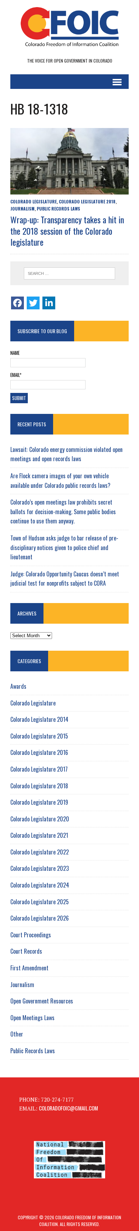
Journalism (22, 209)
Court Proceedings (30, 935)
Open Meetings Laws (32, 1017)
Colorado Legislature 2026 (39, 918)
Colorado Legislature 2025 (39, 901)
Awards (18, 686)
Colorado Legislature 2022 (39, 852)
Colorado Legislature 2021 (39, 835)
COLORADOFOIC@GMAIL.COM (68, 1108)
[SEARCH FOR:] (69, 273)
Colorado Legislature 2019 (39, 802)
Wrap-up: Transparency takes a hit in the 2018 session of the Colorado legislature (67, 230)
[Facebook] (17, 303)
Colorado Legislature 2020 (39, 819)
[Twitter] (33, 303)
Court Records (26, 951)
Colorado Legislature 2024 (39, 885)
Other (16, 1034)
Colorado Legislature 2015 (39, 736)
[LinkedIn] (48, 303)
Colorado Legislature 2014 (39, 719)
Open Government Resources (41, 1001)
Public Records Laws (58, 209)
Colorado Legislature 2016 (39, 752)
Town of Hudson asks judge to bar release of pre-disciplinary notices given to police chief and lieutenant (64, 547)
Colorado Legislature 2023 (39, 868)
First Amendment (29, 968)
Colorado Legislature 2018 (87, 201)
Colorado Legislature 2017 (39, 769)
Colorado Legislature (33, 201)
